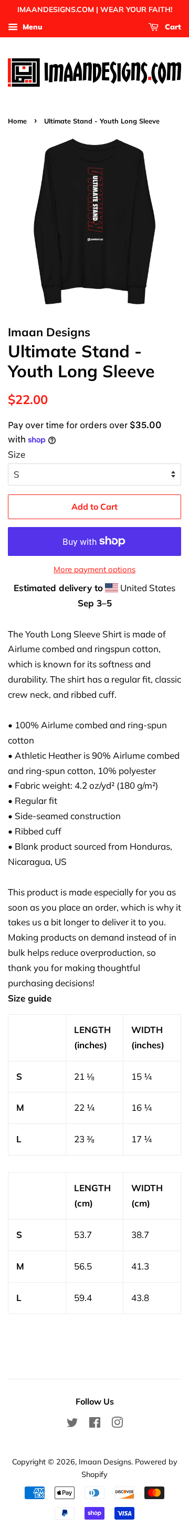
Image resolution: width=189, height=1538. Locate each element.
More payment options (94, 569)
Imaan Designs (105, 1462)
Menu (31, 27)
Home (17, 121)
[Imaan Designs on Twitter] (72, 1424)
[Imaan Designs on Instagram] (117, 1424)
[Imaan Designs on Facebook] (95, 1424)
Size (16, 454)
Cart (172, 27)
